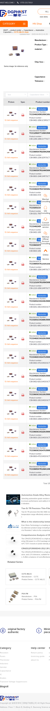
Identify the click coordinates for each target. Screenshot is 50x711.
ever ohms (44, 17)
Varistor (3, 667)
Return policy (37, 653)
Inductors (4, 664)
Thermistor (4, 660)
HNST (5, 30)
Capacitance (29, 30)
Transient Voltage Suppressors (13, 682)
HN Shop (37, 24)
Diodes (3, 678)
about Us (35, 660)
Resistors (4, 653)
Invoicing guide (38, 656)
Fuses (2, 656)
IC (1, 674)
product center (15, 30)
